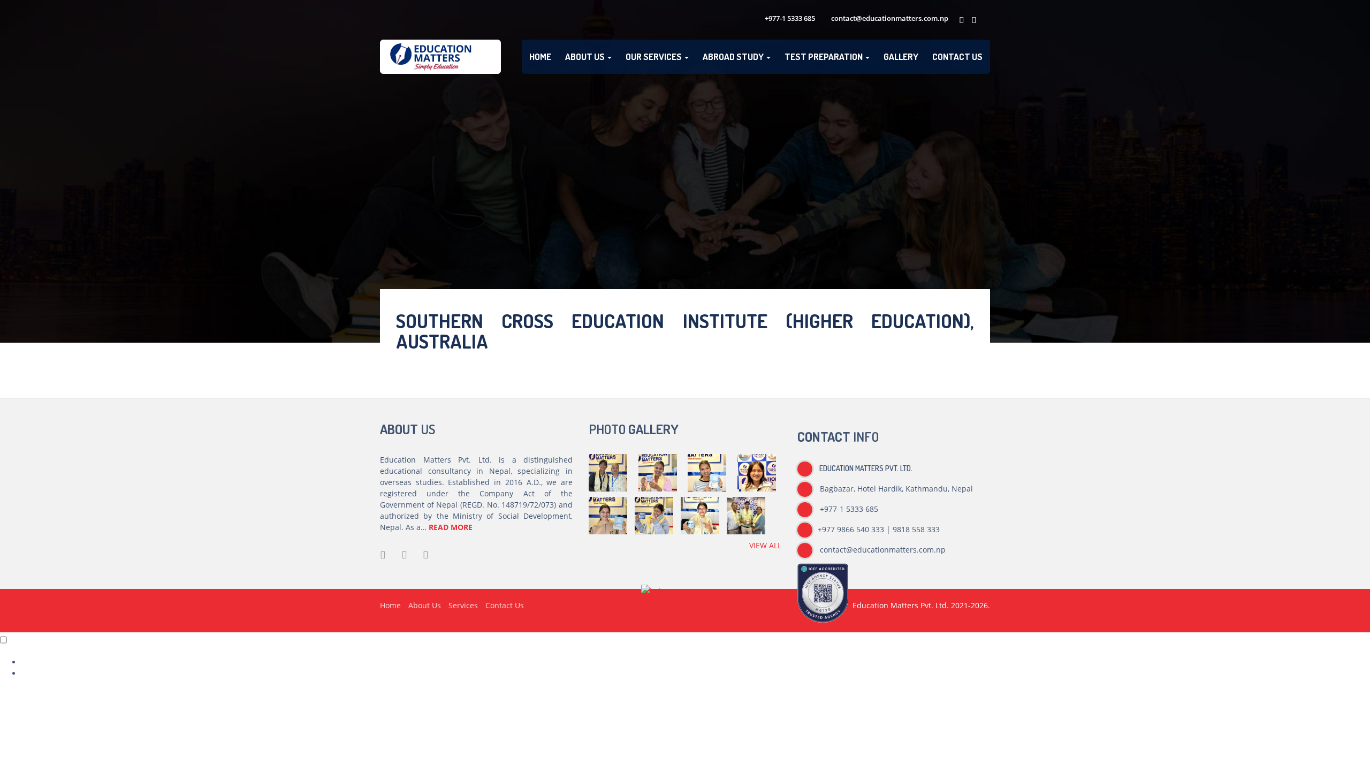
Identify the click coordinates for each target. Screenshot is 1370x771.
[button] (656, 594)
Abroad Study (734, 56)
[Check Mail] (984, 20)
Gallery (901, 56)
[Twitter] (972, 20)
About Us (585, 56)
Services (463, 605)
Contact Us (957, 56)
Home (540, 56)
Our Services (654, 56)
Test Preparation (824, 56)
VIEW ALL (765, 545)
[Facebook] (960, 20)
